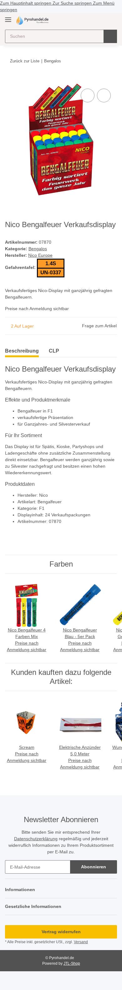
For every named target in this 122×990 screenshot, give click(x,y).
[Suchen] (110, 36)
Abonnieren (93, 866)
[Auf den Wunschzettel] (104, 95)
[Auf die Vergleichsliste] (87, 95)
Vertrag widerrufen (61, 931)
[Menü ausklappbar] (8, 17)
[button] (92, 20)
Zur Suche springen (73, 3)
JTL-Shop (72, 963)
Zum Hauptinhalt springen (26, 3)
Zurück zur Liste (24, 61)
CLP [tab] (54, 351)
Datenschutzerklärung (36, 838)
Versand (81, 942)
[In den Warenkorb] (10, 80)
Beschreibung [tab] (22, 351)
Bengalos (37, 248)
